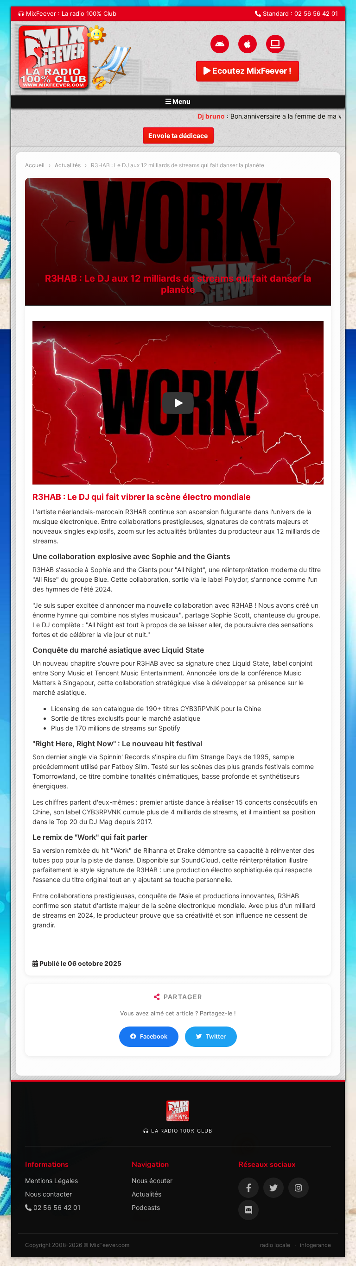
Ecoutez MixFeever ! (251, 71)
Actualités (68, 165)
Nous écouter (152, 1180)
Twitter (216, 1036)
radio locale (275, 1244)
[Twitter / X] (273, 1188)
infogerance (315, 1244)
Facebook (153, 1036)
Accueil (34, 165)
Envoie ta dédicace (178, 135)
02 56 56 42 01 (316, 13)
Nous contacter (48, 1194)
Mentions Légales (51, 1180)
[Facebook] (248, 1188)
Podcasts (146, 1207)
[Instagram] (298, 1188)
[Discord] (248, 1210)
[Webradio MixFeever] (76, 58)
